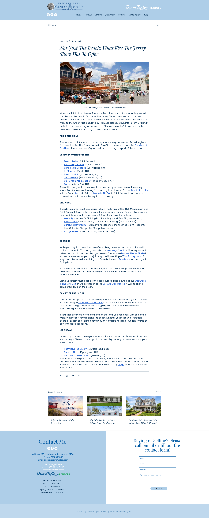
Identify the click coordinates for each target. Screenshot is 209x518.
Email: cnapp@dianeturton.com (53, 460)
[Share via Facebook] (61, 375)
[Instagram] (48, 14)
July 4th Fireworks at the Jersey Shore (62, 422)
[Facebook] (51, 14)
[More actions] (147, 41)
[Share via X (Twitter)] (67, 375)
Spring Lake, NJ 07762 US (52, 489)
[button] (134, 15)
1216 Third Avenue (52, 486)
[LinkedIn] (55, 14)
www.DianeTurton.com (52, 492)
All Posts (52, 25)
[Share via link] (79, 375)
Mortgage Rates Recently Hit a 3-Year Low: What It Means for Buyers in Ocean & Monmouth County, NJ (143, 422)
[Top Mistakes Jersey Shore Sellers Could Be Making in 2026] (104, 406)
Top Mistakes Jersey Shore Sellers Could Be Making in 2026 (102, 422)
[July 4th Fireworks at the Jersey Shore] (65, 406)
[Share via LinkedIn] (73, 375)
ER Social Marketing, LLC (121, 511)
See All (158, 391)
